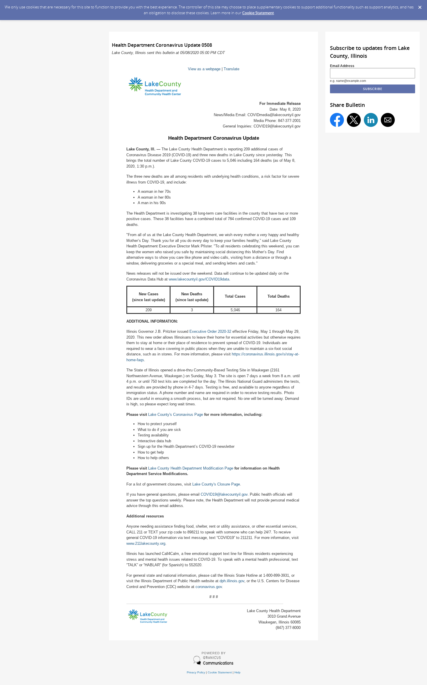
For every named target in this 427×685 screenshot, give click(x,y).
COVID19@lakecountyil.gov (224, 494)
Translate (231, 69)
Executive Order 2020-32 (210, 331)
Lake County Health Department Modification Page (190, 468)
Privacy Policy (196, 672)
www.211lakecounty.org (145, 543)
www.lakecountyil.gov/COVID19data (199, 279)
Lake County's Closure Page (216, 484)
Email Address (342, 66)
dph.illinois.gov (232, 581)
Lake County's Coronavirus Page (175, 414)
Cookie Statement (258, 12)
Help (237, 672)
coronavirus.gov (208, 587)
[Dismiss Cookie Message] (419, 5)
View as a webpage (204, 69)
